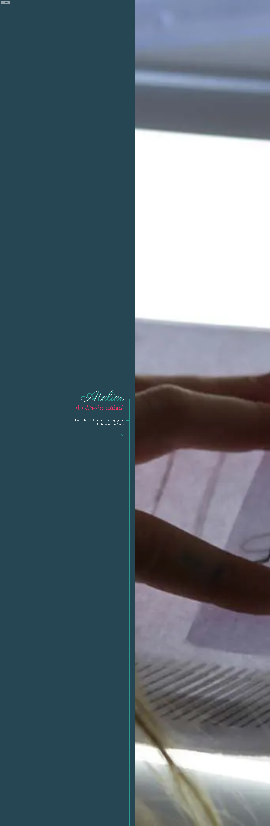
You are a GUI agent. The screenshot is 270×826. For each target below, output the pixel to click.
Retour (6, 2)
